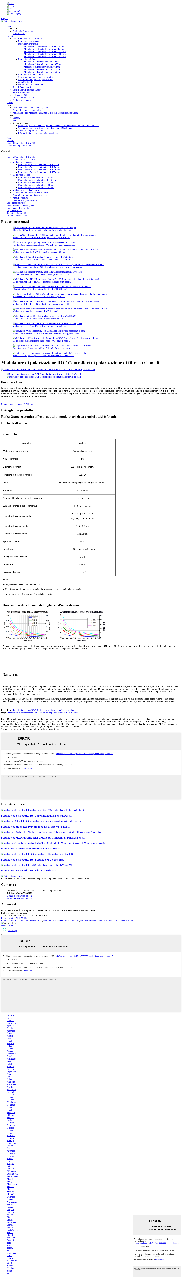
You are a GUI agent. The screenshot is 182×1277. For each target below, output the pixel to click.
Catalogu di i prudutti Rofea (30, 130)
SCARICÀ (28, 404)
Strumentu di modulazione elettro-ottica (35, 77)
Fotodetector (111, 920)
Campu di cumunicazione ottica (27, 110)
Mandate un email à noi (11, 404)
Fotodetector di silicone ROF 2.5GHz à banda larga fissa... (39, 296)
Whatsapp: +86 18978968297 (20, 898)
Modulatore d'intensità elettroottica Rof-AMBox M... (32, 848)
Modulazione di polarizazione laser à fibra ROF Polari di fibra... (41, 341)
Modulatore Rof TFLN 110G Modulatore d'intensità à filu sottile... (42, 282)
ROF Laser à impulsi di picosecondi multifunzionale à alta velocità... (43, 355)
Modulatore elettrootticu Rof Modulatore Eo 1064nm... (33, 859)
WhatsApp (12, 930)
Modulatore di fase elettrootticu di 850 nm (42, 64)
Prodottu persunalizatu (23, 100)
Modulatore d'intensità (28, 44)
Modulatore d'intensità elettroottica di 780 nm (44, 46)
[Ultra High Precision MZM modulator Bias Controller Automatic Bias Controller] (51, 832)
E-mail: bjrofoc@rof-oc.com (19, 896)
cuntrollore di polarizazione (30, 84)
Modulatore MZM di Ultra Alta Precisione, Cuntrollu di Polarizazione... (43, 837)
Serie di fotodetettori (22, 87)
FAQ (15, 120)
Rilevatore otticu (125, 920)
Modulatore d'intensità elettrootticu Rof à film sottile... (37, 311)
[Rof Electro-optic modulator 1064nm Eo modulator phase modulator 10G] (37, 854)
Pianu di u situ (7, 918)
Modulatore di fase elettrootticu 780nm (41, 61)
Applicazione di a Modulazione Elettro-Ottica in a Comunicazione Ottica (45, 113)
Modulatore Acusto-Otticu (30, 920)
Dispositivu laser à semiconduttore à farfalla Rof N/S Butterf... (40, 289)
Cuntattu (16, 118)
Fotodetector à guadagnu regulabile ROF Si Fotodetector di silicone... (44, 245)
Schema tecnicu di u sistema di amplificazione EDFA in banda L (47, 128)
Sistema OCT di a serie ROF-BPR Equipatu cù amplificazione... (41, 237)
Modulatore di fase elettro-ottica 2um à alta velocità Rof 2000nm (41, 259)
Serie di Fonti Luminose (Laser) (27, 90)
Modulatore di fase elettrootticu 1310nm (42, 69)
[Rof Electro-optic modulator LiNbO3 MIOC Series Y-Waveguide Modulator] (38, 865)
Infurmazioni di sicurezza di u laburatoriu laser (39, 133)
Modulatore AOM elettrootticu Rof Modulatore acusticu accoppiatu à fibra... (47, 333)
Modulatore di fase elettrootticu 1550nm (42, 72)
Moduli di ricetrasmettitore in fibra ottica (61, 920)
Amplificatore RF (26, 82)
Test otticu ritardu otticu (23, 97)
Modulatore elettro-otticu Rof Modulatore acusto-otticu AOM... (41, 318)
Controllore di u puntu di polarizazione (35, 79)
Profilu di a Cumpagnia (23, 31)
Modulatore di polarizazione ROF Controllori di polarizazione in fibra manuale (43, 713)
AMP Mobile (21, 918)
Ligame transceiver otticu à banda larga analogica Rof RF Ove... (41, 274)
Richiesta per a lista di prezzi (14, 913)
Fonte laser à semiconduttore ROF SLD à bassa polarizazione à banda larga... (47, 267)
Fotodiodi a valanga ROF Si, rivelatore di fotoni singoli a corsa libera (44, 710)
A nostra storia (19, 33)
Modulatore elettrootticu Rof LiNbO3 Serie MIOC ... (31, 870)
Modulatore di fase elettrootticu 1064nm (42, 67)
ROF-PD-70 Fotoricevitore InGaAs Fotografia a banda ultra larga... (43, 230)
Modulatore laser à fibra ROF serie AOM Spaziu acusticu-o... (40, 326)
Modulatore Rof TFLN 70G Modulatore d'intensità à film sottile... (42, 304)
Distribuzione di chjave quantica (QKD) (30, 107)
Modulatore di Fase (27, 59)
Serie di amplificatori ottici (24, 92)
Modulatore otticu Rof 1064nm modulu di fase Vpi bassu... (35, 826)
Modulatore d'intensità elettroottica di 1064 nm (45, 51)
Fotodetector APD (9, 920)
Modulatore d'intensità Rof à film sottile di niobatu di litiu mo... (41, 252)
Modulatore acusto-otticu (29, 41)
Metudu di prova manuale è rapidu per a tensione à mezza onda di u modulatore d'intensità (58, 125)
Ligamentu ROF (20, 95)
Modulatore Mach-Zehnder (92, 920)
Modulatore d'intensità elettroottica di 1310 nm (45, 54)
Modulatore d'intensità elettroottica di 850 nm (44, 49)
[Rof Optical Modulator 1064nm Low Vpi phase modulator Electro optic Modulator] (41, 821)
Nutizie (10, 102)
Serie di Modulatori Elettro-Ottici (27, 38)
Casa (9, 26)
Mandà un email (8, 926)
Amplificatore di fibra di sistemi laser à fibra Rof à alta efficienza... (42, 348)
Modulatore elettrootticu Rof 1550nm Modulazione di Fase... (36, 815)
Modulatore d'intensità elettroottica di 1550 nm (45, 56)
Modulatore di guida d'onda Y (31, 74)
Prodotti (10, 36)
